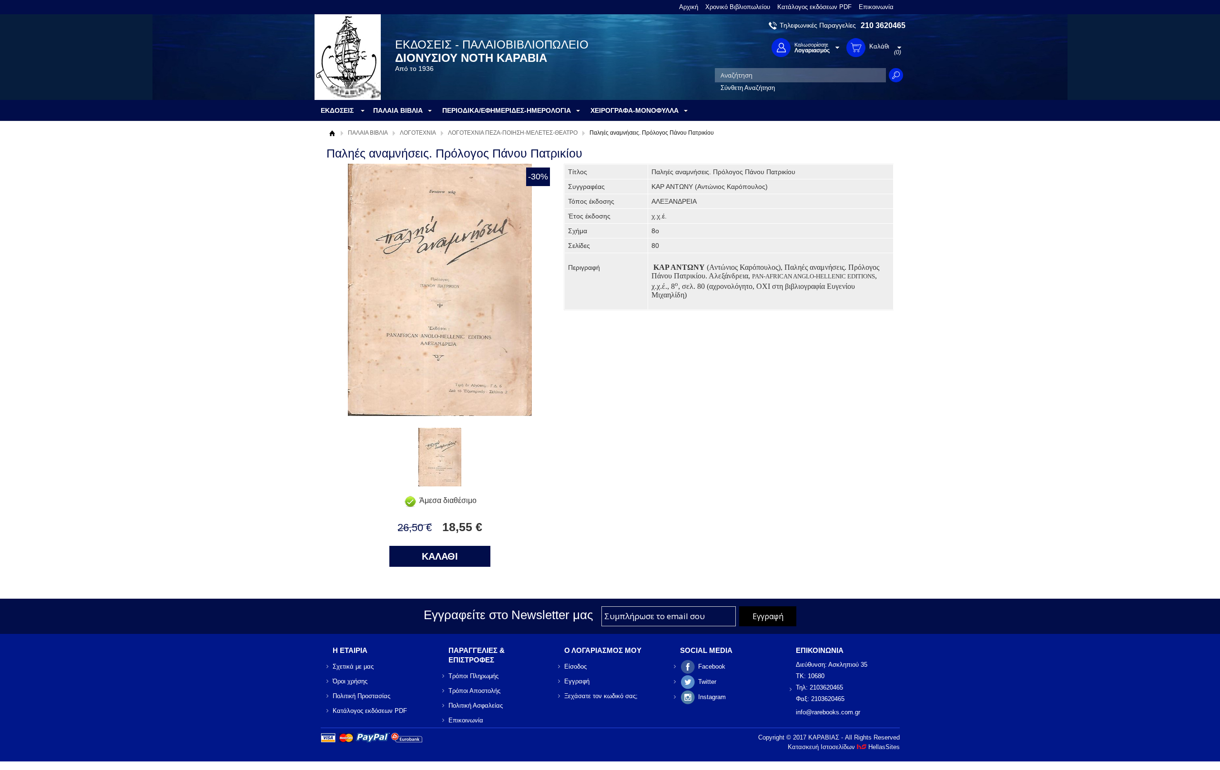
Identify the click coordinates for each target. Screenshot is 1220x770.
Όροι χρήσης (350, 681)
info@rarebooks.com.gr (828, 712)
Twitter (707, 681)
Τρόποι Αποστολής (474, 690)
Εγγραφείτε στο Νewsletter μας (508, 615)
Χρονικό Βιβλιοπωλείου (737, 6)
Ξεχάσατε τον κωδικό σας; (601, 696)
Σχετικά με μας (353, 666)
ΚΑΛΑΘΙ (440, 556)
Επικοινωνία (876, 6)
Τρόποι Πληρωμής (473, 676)
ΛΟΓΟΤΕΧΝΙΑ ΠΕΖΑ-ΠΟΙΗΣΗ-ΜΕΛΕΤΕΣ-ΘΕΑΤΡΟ (513, 132)
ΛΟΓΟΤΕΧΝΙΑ (418, 132)
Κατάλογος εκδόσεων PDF (814, 6)
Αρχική (688, 6)
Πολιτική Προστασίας (361, 696)
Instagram (712, 697)
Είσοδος (575, 666)
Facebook (711, 666)
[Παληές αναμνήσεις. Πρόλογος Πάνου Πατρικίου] (440, 484)
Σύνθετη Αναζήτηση (748, 87)
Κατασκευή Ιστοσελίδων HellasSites (844, 746)
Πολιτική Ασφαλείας (475, 705)
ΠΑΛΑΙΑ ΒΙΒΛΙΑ (368, 132)
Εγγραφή (577, 681)
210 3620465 (883, 25)
